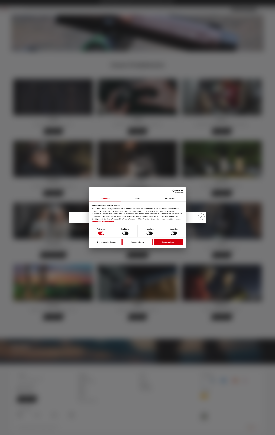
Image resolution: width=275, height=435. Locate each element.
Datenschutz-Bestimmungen (103, 221)
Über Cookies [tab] (170, 198)
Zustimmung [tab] (105, 198)
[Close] (201, 216)
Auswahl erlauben (137, 242)
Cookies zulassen (168, 242)
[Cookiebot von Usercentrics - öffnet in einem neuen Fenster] (174, 191)
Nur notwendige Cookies (106, 242)
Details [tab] (137, 198)
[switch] (125, 233)
